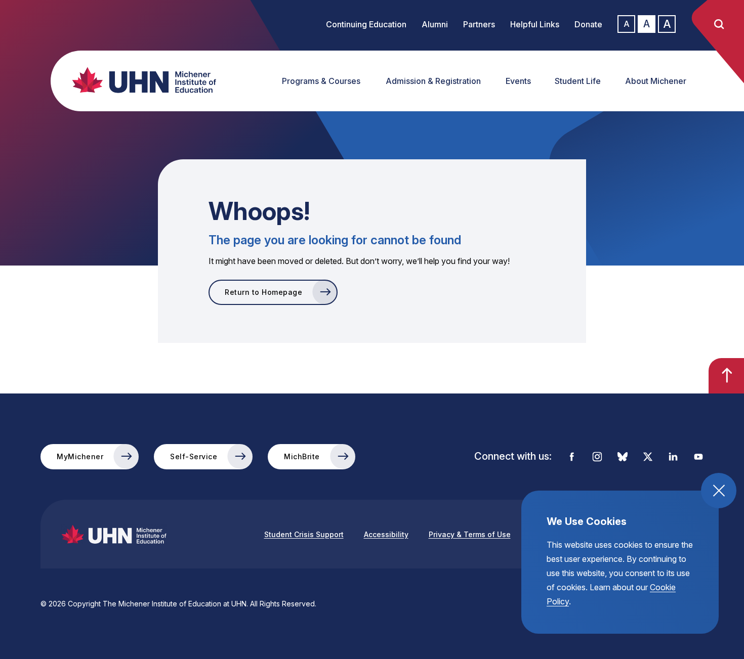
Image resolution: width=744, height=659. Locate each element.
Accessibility (386, 534)
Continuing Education (366, 24)
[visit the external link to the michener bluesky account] (622, 457)
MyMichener (80, 456)
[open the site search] (718, 24)
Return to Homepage (263, 292)
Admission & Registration (433, 81)
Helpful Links (534, 24)
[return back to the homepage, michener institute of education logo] (139, 80)
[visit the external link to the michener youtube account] (698, 457)
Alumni (435, 24)
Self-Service (193, 456)
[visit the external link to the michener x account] (648, 457)
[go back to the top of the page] (726, 375)
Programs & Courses (321, 81)
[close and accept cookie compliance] (718, 490)
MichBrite (302, 456)
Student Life (578, 81)
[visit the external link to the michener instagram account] (597, 457)
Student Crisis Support (304, 534)
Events (518, 81)
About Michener (655, 81)
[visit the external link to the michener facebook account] (572, 457)
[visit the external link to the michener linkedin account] (673, 457)
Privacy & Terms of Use (470, 534)
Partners (479, 24)
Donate (588, 24)
